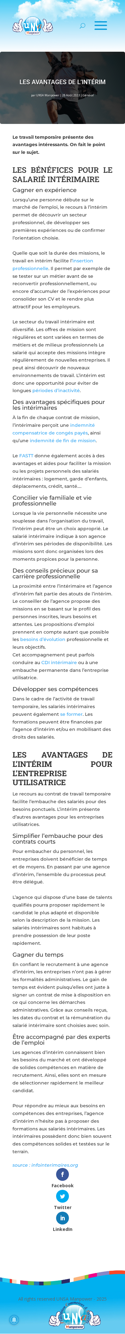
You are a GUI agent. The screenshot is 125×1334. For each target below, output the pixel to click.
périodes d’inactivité (56, 390)
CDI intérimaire (59, 662)
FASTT (26, 456)
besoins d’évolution (42, 639)
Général (88, 95)
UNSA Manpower (47, 95)
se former (71, 714)
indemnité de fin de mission (63, 440)
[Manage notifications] (14, 1320)
